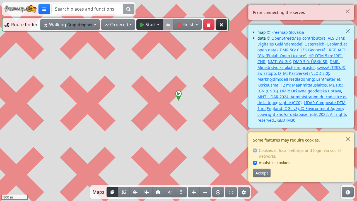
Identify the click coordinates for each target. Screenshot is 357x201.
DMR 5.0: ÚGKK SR (310, 61)
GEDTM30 (286, 120)
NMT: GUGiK (279, 61)
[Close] (348, 11)
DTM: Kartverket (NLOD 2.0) (303, 73)
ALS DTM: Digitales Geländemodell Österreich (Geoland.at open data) (302, 43)
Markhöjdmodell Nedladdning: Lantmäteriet (298, 79)
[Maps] (181, 192)
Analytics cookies (274, 162)
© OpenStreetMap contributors (296, 38)
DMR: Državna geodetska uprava (310, 91)
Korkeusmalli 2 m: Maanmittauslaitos (292, 85)
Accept (261, 173)
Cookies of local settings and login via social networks (300, 153)
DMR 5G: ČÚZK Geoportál (303, 49)
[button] (178, 95)
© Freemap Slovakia (285, 32)
